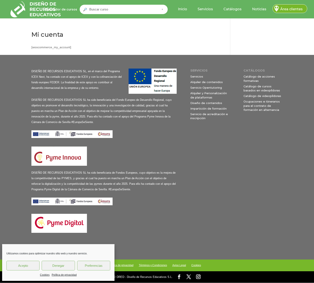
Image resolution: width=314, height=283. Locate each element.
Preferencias (94, 265)
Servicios (205, 9)
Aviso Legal (179, 265)
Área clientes (291, 9)
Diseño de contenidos (206, 103)
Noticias (259, 9)
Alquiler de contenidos (206, 82)
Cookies (45, 274)
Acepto (23, 265)
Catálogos (232, 9)
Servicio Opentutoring (206, 87)
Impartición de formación (208, 108)
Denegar (58, 265)
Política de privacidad (64, 274)
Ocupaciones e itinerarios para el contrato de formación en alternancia (262, 105)
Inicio (182, 9)
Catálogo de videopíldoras (262, 96)
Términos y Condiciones (153, 265)
